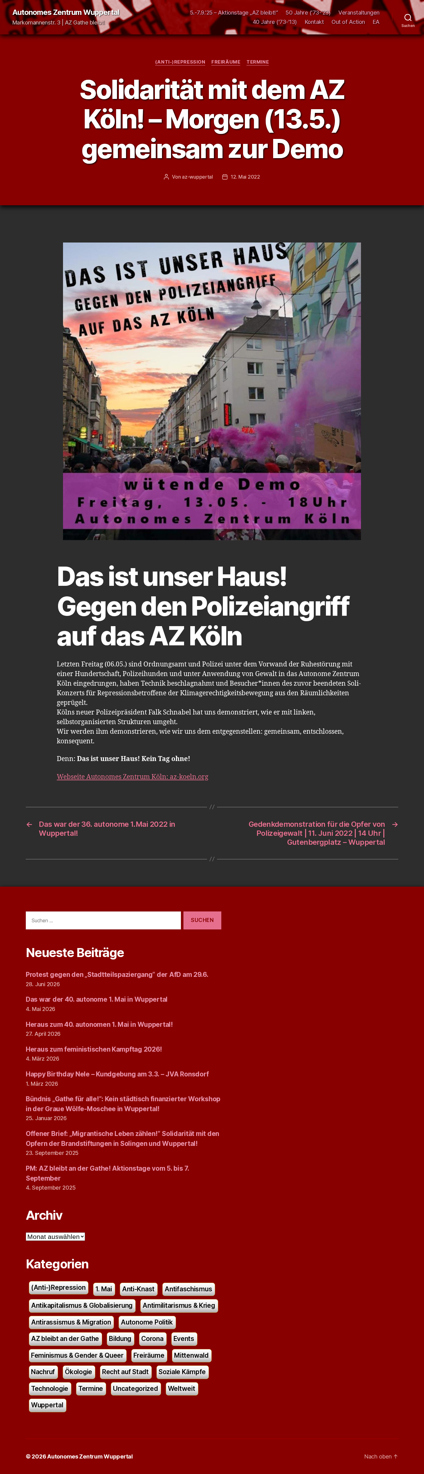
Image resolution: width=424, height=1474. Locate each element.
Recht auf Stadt (125, 1372)
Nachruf (43, 1372)
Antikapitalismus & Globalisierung (82, 1305)
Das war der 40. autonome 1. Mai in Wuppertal (97, 999)
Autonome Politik (147, 1322)
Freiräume (225, 62)
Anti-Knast (138, 1289)
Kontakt (314, 22)
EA (376, 22)
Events (184, 1339)
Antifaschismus (188, 1289)
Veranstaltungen (359, 12)
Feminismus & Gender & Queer (77, 1355)
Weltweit (181, 1388)
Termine (257, 62)
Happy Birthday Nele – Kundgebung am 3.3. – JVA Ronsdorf (117, 1074)
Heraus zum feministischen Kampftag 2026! (94, 1049)
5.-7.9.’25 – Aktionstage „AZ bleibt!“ (234, 12)
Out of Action (348, 22)
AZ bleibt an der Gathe (65, 1339)
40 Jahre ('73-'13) (275, 22)
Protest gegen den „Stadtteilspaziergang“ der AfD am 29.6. (117, 974)
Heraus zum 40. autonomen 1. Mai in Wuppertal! (99, 1024)
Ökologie (78, 1372)
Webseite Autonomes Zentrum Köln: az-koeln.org (132, 777)
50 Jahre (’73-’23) (308, 12)
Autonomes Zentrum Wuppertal (65, 12)
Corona (152, 1339)
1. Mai (103, 1289)
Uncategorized (135, 1388)
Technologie (49, 1388)
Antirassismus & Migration (71, 1322)
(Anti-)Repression (180, 62)
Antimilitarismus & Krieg (178, 1305)
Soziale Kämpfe (182, 1372)
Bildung (120, 1339)
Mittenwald (191, 1355)
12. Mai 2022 (245, 177)
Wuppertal (47, 1405)
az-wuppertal (197, 177)
